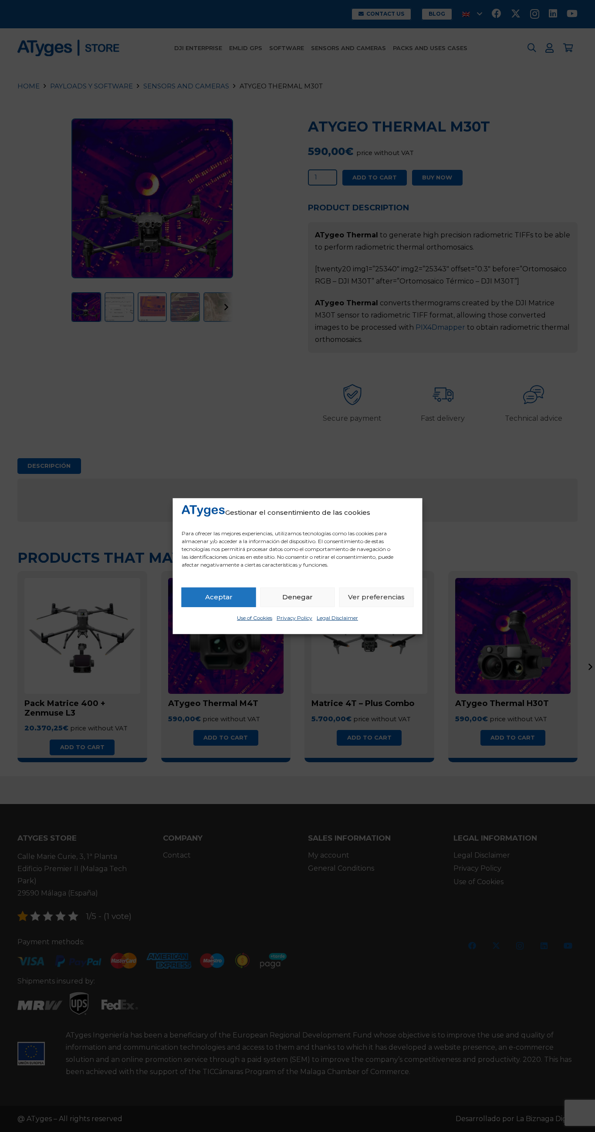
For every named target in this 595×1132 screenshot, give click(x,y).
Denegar (297, 597)
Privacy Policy (294, 618)
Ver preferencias (376, 597)
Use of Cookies (254, 618)
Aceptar (219, 597)
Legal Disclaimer (337, 618)
